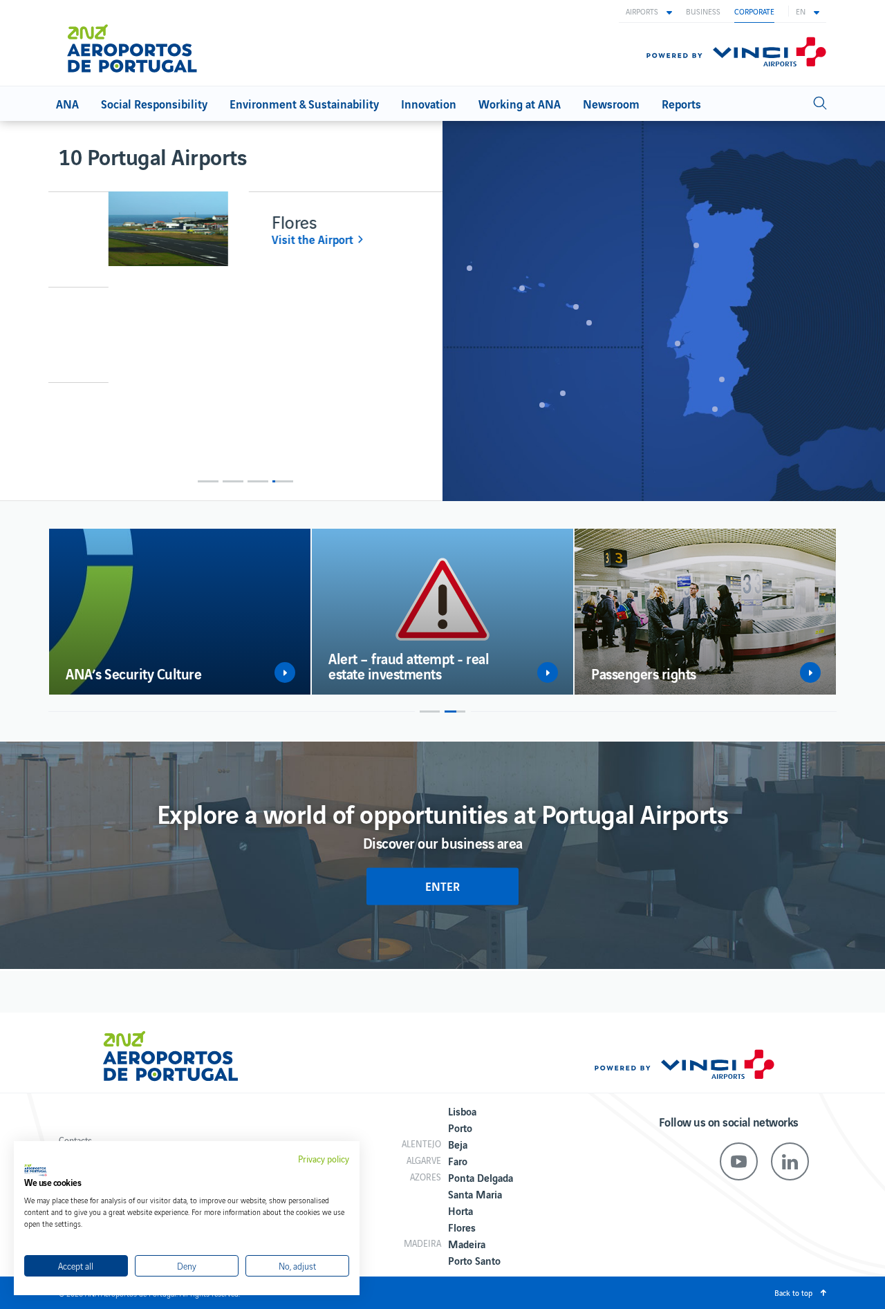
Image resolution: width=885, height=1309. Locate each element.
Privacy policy (323, 1159)
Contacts (75, 1140)
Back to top (793, 1292)
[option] (245, 239)
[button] (649, 11)
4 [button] (282, 481)
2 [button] (233, 481)
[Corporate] (138, 43)
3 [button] (258, 481)
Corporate (754, 11)
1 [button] (208, 481)
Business (703, 11)
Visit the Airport (252, 239)
